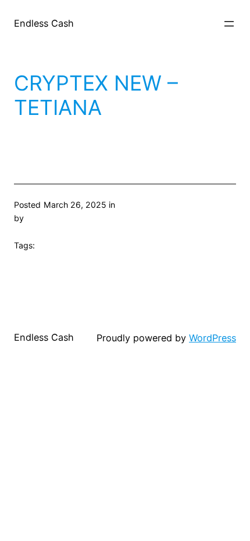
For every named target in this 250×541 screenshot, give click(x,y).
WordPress (212, 338)
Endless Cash (44, 23)
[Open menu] (229, 24)
